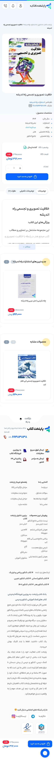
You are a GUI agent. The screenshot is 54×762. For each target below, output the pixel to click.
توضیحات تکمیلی (27, 191)
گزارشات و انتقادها (40, 498)
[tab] (42, 191)
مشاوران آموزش (21, 558)
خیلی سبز (23, 524)
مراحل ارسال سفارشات (18, 498)
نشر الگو (23, 552)
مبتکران (24, 535)
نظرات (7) (12, 191)
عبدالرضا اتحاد (31, 127)
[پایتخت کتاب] (41, 6)
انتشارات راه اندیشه (30, 24)
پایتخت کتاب (48, 24)
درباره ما (44, 487)
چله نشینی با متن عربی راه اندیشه (33, 301)
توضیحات (42, 191)
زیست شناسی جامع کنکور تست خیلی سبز (37, 522)
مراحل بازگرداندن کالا (19, 487)
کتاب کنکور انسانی (39, 578)
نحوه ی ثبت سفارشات (19, 493)
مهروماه (24, 541)
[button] (13, 262)
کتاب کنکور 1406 (25, 584)
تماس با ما (43, 504)
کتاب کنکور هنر (41, 584)
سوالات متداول (41, 493)
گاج (25, 546)
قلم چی (24, 529)
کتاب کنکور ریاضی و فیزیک (20, 572)
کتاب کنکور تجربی (21, 578)
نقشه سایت (22, 504)
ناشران (40, 24)
